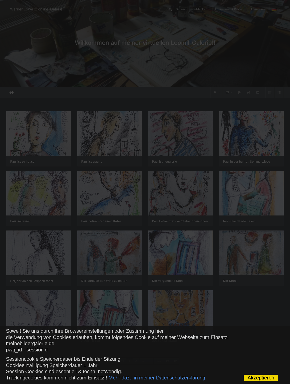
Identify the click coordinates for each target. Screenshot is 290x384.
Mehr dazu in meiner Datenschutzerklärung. (158, 378)
